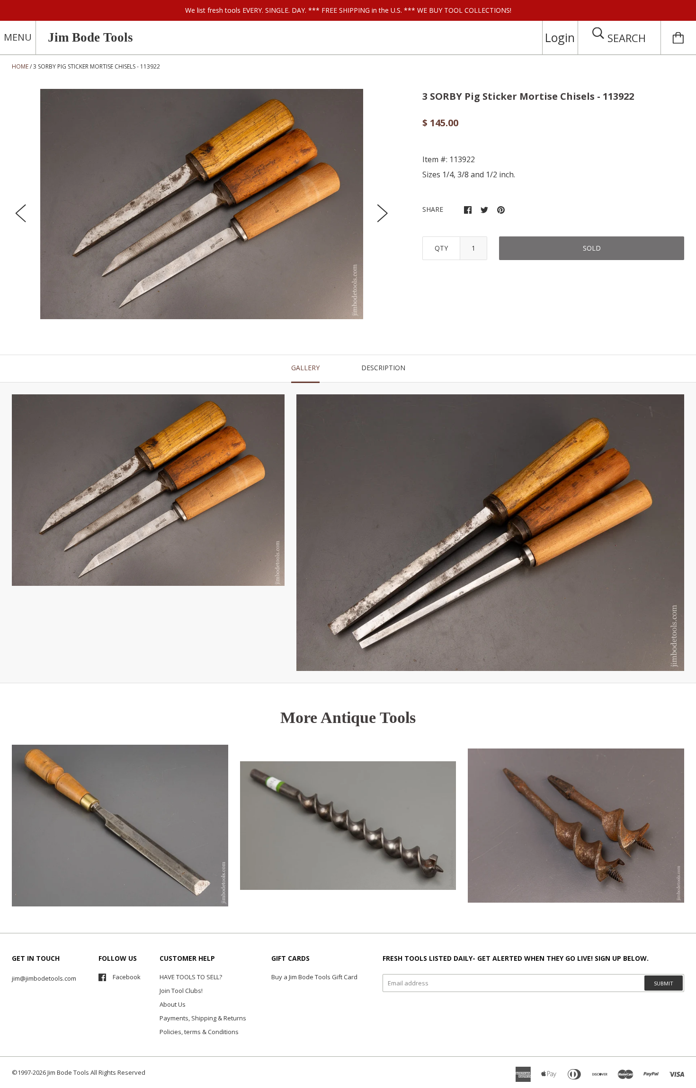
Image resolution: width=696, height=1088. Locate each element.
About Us (173, 1004)
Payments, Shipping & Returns (203, 1018)
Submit (663, 983)
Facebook (127, 977)
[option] (201, 204)
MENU (18, 37)
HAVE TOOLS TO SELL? (191, 977)
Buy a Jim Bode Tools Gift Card (314, 977)
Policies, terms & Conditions (199, 1031)
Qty (441, 248)
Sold (592, 248)
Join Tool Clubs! (181, 990)
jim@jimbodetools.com (44, 978)
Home (20, 66)
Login (560, 37)
